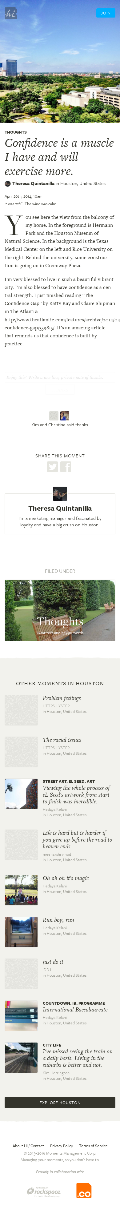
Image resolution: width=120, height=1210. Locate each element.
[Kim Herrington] (54, 415)
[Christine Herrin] (65, 415)
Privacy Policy (61, 1146)
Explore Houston (60, 1102)
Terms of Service (93, 1146)
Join (106, 13)
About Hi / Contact (28, 1146)
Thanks (60, 390)
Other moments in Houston (60, 683)
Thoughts (16, 132)
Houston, (83, 183)
